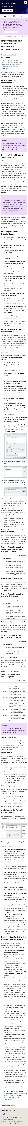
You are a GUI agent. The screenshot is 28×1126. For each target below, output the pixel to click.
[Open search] (21, 16)
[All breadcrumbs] (2, 36)
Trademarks (4, 1124)
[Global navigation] (1, 16)
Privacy (10, 1119)
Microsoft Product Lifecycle (11, 24)
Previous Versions (14, 1117)
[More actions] (25, 36)
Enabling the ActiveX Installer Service (11, 64)
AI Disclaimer (4, 1117)
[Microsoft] (14, 16)
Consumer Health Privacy (7, 1121)
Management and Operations (12, 36)
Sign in (25, 16)
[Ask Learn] (23, 36)
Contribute (4, 1119)
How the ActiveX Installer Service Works (12, 62)
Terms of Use (20, 1121)
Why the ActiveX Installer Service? (10, 60)
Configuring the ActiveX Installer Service (12, 66)
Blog (21, 1117)
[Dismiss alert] (25, 2)
